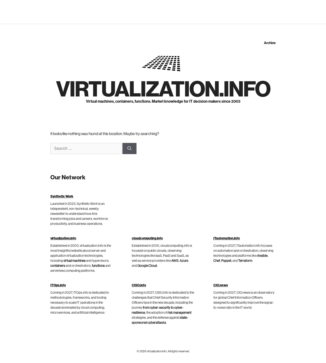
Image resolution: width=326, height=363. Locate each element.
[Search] (129, 148)
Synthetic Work (61, 196)
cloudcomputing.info (147, 238)
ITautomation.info (226, 238)
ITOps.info (58, 285)
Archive (270, 43)
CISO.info (139, 285)
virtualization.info (163, 89)
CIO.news (220, 285)
